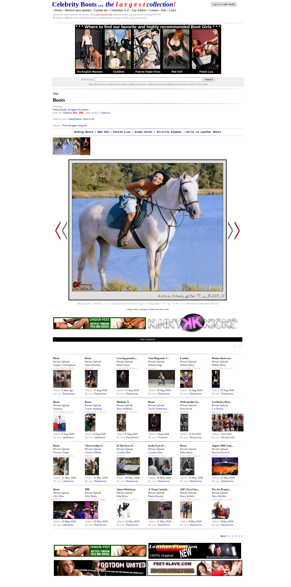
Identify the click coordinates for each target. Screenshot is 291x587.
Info (163, 10)
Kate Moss (122, 496)
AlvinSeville (228, 437)
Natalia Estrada (60, 109)
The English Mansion (90, 71)
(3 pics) (196, 499)
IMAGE (89, 368)
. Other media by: (92, 112)
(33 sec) (160, 499)
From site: (57, 112)
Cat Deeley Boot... (222, 401)
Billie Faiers (123, 364)
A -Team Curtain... (158, 489)
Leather (184, 358)
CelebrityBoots (75, 119)
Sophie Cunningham (64, 364)
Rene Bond (186, 408)
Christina (163, 437)
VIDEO (152, 455)
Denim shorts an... (222, 358)
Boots (56, 358)
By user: (58, 393)
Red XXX (177, 71)
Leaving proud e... (127, 358)
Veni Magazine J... (158, 358)
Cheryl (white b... (94, 445)
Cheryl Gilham (93, 452)
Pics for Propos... (221, 489)
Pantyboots (69, 393)
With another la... (190, 401)
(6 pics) (132, 368)
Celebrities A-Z (119, 10)
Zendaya (58, 408)
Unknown (105, 112)
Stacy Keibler (187, 496)
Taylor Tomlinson (157, 408)
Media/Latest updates (78, 10)
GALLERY (59, 368)
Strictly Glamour (169, 132)
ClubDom (119, 71)
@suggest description (78, 109)
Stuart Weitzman (126, 489)
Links (172, 10)
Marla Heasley (156, 496)
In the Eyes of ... (157, 445)
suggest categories (78, 125)
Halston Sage (155, 364)
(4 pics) (69, 368)
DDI (87, 489)
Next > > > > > (232, 536)
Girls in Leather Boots (203, 132)
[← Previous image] (65, 268)
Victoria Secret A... (221, 452)
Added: (57, 390)
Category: (57, 125)
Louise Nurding (93, 408)
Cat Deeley (218, 408)
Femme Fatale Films (147, 71)
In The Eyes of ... (126, 445)
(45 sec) (224, 455)
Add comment (147, 339)
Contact (154, 10)
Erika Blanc (186, 452)
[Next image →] (147, 299)
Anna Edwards (92, 364)
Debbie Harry (187, 364)
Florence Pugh (61, 452)
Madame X (123, 401)
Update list (100, 10)
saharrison (68, 437)
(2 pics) (196, 368)
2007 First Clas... (189, 489)
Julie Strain (91, 496)
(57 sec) (160, 455)
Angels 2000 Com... (222, 445)
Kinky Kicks (143, 132)
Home (58, 10)
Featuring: (57, 106)
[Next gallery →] (237, 268)
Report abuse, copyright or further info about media (148, 309)
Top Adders (139, 10)
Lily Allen (58, 496)
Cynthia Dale (124, 452)
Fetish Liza (206, 71)
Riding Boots (83, 132)
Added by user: (60, 119)
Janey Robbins (124, 408)
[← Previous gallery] (58, 268)
